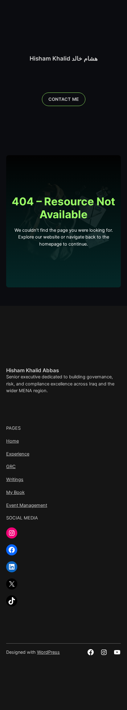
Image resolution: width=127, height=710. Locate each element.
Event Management (26, 505)
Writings (14, 479)
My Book (15, 492)
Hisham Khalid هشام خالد (64, 58)
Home (12, 441)
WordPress (48, 652)
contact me (63, 99)
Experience (17, 454)
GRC (11, 466)
